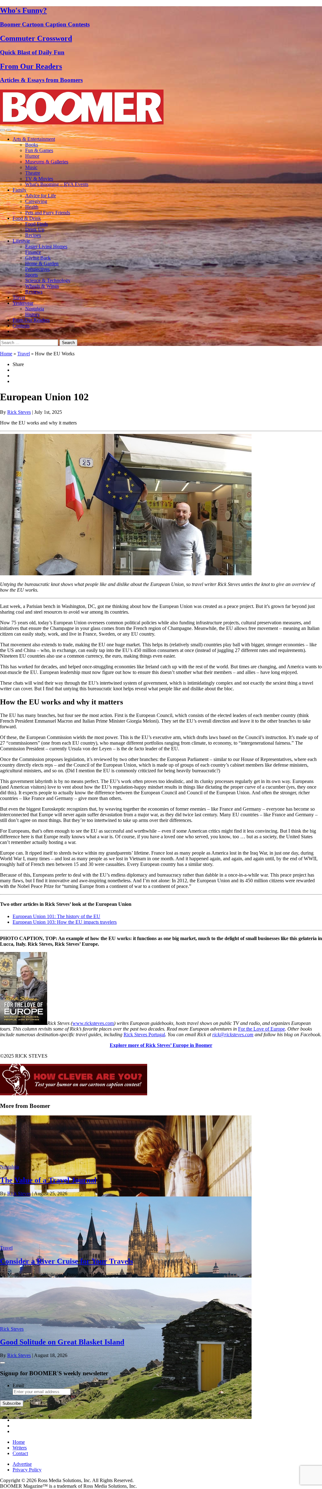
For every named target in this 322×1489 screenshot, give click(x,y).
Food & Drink (27, 218)
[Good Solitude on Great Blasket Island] (126, 1417)
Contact (20, 1453)
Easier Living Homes (46, 246)
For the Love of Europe (261, 1029)
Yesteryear (23, 303)
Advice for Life (40, 195)
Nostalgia (34, 308)
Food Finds (36, 224)
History (32, 314)
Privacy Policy (27, 1469)
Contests (21, 325)
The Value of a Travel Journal (48, 1180)
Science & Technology (47, 280)
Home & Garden (41, 263)
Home (6, 353)
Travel (19, 297)
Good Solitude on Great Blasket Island (62, 1342)
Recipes (33, 235)
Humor (32, 156)
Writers (20, 1447)
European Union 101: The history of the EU (56, 916)
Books (31, 144)
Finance (33, 252)
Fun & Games (39, 150)
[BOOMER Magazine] (82, 122)
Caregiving (36, 201)
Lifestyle (21, 241)
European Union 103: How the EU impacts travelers (65, 922)
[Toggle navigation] (2, 130)
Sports (31, 274)
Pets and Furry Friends (47, 212)
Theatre (32, 173)
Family (19, 190)
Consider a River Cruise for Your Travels (66, 1261)
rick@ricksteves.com (232, 1034)
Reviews (33, 291)
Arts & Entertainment (34, 139)
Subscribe (12, 1403)
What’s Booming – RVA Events (56, 184)
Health (31, 207)
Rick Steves (19, 412)
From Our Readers (31, 320)
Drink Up (34, 229)
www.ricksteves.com (93, 1023)
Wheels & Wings (42, 286)
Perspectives (37, 269)
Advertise (22, 1464)
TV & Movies (39, 178)
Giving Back (38, 257)
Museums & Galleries (46, 161)
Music (31, 167)
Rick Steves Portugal (144, 1034)
